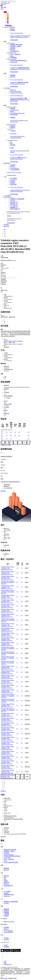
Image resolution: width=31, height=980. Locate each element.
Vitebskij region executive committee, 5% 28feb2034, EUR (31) (8, 653)
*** (2, 271)
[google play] (16, 951)
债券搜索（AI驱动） (16, 46)
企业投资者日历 (14, 51)
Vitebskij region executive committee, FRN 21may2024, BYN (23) (7, 677)
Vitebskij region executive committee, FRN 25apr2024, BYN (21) (7, 686)
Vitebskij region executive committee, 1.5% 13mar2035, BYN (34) (7, 625)
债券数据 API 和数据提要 (17, 199)
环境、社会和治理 (15, 54)
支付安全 (6, 939)
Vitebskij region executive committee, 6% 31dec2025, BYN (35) (8, 620)
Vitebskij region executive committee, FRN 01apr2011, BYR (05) (7, 762)
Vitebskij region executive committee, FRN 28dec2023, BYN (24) (7, 667)
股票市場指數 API (15, 209)
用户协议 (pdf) (8, 964)
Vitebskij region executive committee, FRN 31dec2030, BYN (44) (7, 573)
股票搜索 (12, 75)
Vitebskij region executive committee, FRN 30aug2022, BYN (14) (7, 719)
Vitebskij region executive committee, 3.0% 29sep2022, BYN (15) (7, 715)
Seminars (9, 175)
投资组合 (12, 30)
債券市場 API (14, 202)
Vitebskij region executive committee (13, 341)
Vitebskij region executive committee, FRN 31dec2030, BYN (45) (7, 578)
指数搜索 (12, 108)
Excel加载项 (13, 178)
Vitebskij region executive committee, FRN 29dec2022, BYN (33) (7, 630)
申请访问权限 (11, 223)
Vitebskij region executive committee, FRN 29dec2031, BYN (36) (7, 611)
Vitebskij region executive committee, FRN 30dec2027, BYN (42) (7, 596)
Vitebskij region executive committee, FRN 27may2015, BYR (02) (7, 771)
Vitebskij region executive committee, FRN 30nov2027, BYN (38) (7, 606)
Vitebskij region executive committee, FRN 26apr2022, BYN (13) (7, 724)
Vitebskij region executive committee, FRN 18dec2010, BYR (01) (7, 776)
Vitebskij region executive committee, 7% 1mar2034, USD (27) (7, 663)
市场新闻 (12, 165)
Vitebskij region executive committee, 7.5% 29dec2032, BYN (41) (7, 587)
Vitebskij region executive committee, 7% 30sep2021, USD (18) (8, 701)
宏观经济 (12, 127)
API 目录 (12, 200)
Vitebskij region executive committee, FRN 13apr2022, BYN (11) (7, 734)
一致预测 (12, 130)
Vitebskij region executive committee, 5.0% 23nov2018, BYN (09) (7, 743)
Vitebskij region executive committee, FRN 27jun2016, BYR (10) (7, 738)
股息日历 (12, 76)
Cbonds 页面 (13, 62)
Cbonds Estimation (8, 854)
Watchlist (12, 28)
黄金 (11, 143)
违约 (5, 877)
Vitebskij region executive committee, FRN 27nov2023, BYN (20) (7, 691)
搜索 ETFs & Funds (9, 921)
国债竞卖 (6, 882)
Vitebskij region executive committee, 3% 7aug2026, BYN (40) (7, 592)
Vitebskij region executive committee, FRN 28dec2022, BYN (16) (7, 705)
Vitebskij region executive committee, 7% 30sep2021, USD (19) (8, 696)
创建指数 (6, 912)
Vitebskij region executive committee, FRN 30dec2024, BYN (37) (7, 615)
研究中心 (12, 166)
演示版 (9, 216)
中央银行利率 (14, 114)
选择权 (6, 880)
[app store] (6, 951)
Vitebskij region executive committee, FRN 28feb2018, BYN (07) (7, 753)
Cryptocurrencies (14, 110)
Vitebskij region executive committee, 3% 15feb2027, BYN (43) (8, 582)
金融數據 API (14, 207)
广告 (5, 961)
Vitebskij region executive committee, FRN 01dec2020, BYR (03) (7, 767)
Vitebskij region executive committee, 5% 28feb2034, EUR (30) (8, 648)
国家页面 (12, 126)
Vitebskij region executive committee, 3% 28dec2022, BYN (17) (8, 710)
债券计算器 (13, 184)
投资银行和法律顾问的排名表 (18, 60)
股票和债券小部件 (9, 894)
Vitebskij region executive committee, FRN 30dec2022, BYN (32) (7, 634)
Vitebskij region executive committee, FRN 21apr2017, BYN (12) (7, 729)
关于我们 (6, 224)
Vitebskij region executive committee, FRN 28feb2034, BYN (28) (7, 639)
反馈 (5, 962)
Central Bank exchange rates (17, 113)
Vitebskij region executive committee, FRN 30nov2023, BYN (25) (7, 672)
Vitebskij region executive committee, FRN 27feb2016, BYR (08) (7, 748)
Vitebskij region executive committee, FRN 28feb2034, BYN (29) (7, 644)
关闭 (2, 9)
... (4, 785)
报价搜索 (12, 48)
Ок (1, 977)
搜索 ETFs (13, 89)
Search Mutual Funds (15, 91)
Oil (11, 141)
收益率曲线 (13, 57)
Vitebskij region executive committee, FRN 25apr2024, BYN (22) (7, 682)
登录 (2, 7)
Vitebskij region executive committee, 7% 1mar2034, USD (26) (7, 658)
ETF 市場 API (14, 205)
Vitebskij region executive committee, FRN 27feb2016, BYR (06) (7, 757)
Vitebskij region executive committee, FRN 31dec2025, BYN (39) (7, 601)
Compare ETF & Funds (16, 92)
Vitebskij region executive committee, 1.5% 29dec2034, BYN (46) (7, 568)
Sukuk (11, 56)
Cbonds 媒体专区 (14, 169)
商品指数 (12, 145)
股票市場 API (14, 204)
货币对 (12, 111)
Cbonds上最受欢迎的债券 (11, 862)
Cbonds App (13, 180)
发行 (5, 879)
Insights (14, 175)
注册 (4, 7)
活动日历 (12, 49)
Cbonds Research (14, 168)
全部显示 (3, 791)
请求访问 (3, 491)
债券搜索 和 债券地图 (16, 44)
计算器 (6, 945)
